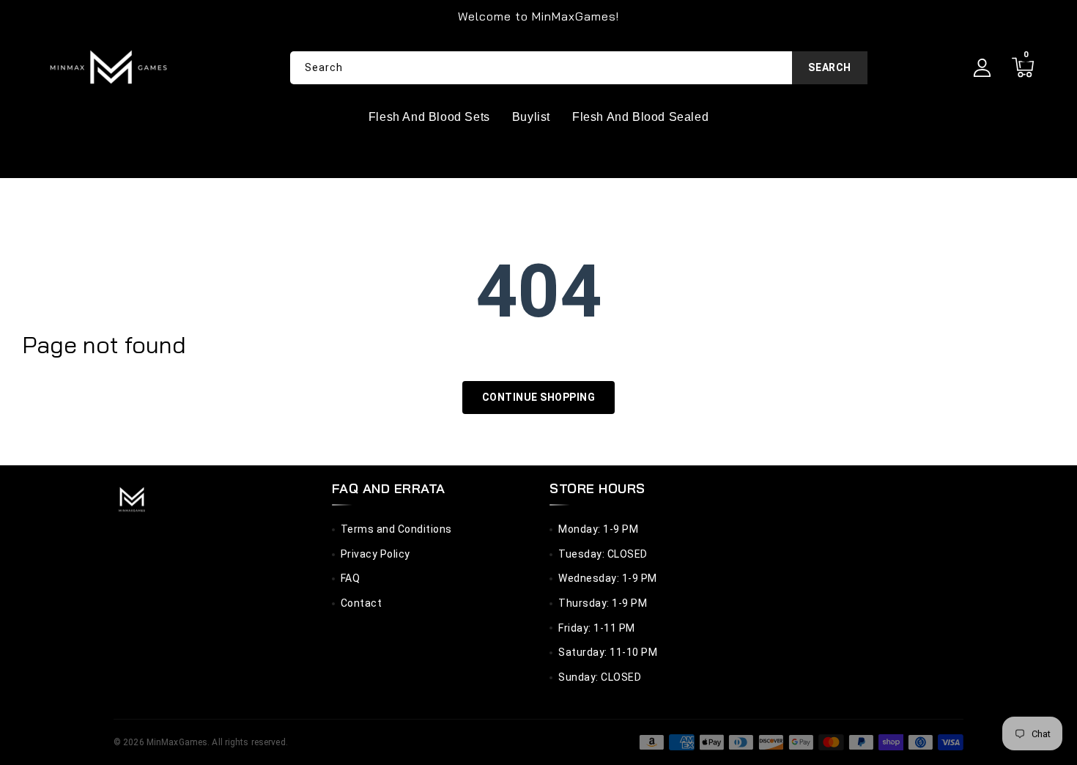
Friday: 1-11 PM (596, 628)
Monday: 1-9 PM (598, 529)
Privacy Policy (375, 554)
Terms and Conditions (396, 529)
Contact (361, 603)
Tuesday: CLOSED (603, 554)
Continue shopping (539, 397)
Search (829, 67)
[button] (1022, 67)
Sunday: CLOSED (599, 677)
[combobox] (578, 67)
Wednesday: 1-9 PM (607, 578)
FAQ (350, 578)
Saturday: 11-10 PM (607, 652)
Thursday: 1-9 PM (602, 603)
